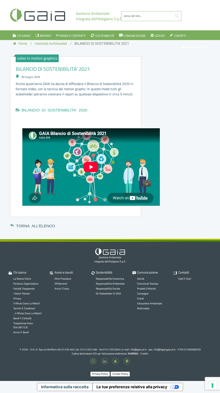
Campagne (142, 293)
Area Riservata (196, 47)
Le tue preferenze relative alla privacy (131, 387)
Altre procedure (63, 279)
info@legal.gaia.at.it (165, 349)
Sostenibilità (104, 36)
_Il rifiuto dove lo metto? (27, 313)
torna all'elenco (35, 225)
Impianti (45, 36)
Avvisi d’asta (62, 288)
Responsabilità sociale (108, 288)
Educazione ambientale (149, 303)
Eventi (140, 298)
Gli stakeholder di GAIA (108, 293)
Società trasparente (24, 288)
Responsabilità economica (110, 279)
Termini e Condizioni (24, 308)
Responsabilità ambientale (110, 284)
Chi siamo (24, 36)
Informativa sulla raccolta (65, 387)
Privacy (17, 298)
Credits (144, 353)
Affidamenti (61, 284)
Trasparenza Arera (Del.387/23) (23, 325)
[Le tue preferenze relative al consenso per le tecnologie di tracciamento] (212, 385)
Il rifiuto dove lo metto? (26, 303)
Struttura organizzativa (25, 284)
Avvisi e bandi (21, 332)
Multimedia (143, 308)
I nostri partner (21, 293)
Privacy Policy (100, 373)
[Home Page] (37, 15)
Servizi (160, 36)
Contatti (180, 36)
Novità (140, 279)
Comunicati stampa (147, 284)
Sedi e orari (184, 279)
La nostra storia (22, 279)
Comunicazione (135, 36)
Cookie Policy (120, 373)
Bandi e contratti (73, 36)
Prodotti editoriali (146, 288)
